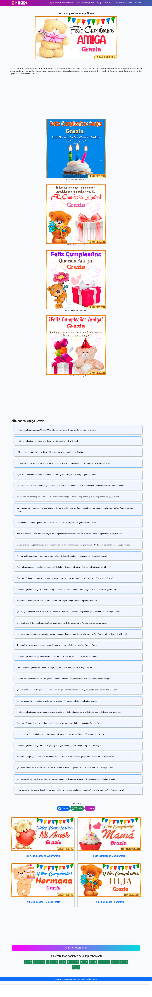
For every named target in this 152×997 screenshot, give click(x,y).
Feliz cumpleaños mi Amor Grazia (43, 855)
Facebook (65, 808)
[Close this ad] (150, 983)
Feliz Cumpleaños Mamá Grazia (109, 855)
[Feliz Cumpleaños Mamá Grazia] (109, 834)
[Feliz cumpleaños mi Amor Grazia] (42, 834)
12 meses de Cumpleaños (85, 3)
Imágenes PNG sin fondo (123, 3)
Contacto (94, 979)
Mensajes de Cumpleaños (104, 3)
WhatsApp (79, 808)
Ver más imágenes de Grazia (76, 948)
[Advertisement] (76, 101)
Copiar (91, 808)
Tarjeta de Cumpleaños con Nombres (61, 3)
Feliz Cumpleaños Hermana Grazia (43, 901)
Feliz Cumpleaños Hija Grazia (109, 901)
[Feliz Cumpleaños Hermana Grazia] (42, 880)
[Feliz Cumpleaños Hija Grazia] (109, 880)
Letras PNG (137, 3)
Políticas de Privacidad (84, 979)
